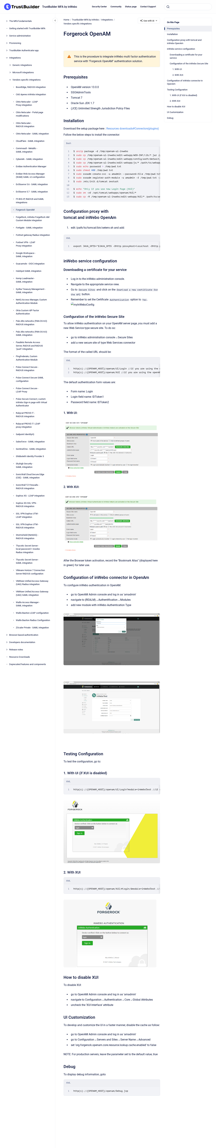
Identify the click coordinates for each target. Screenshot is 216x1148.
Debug (170, 118)
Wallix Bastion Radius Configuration (33, 620)
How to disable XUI (176, 106)
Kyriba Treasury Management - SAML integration (30, 291)
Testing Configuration (177, 89)
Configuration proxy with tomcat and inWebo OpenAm (184, 42)
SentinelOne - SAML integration (31, 449)
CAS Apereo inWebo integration (31, 94)
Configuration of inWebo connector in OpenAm (185, 82)
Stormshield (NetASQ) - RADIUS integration (27, 537)
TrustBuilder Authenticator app (24, 50)
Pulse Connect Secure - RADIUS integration (27, 369)
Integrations (15, 57)
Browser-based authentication (23, 635)
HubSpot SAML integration (28, 271)
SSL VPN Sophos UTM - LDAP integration (27, 515)
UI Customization (175, 112)
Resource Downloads (19, 657)
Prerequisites (173, 28)
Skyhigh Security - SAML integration (24, 465)
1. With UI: (177, 69)
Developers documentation (22, 642)
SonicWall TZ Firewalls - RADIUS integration (27, 487)
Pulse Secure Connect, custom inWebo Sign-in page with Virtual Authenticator (31, 402)
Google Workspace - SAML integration (26, 255)
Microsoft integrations (23, 72)
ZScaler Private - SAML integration (32, 627)
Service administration (20, 35)
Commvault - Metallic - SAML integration (26, 150)
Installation (172, 34)
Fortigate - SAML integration (29, 227)
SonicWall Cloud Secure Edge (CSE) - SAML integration (30, 476)
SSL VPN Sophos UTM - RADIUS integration (27, 526)
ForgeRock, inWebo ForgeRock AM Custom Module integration (32, 219)
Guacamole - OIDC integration (30, 263)
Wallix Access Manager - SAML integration (28, 604)
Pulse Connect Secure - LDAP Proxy (27, 390)
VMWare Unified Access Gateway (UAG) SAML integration (32, 593)
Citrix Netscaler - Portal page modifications (29, 114)
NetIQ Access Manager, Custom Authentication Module (31, 301)
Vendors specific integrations (26, 79)
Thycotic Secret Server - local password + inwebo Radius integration (28, 549)
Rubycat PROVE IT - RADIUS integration (25, 415)
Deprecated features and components (27, 664)
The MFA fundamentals (20, 21)
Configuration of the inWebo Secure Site (189, 63)
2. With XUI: (178, 75)
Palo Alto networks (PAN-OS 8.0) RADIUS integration (31, 323)
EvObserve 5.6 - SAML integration (32, 184)
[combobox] (188, 7)
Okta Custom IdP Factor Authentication (27, 312)
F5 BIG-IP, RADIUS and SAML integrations (30, 201)
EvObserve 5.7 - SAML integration (32, 191)
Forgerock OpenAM (25, 209)
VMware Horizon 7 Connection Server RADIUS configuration (30, 572)
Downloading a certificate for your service (186, 56)
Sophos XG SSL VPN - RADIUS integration (26, 505)
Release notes (16, 649)
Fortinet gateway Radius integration (33, 235)
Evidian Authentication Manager (31, 166)
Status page (131, 6)
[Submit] (168, 7)
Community (115, 6)
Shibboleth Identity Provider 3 (30, 456)
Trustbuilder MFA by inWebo (85, 19)
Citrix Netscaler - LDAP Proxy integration (27, 103)
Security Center (99, 6)
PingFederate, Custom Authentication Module (27, 358)
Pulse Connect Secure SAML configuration (30, 379)
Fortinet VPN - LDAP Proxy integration (25, 244)
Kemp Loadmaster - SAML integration (25, 280)
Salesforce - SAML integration (30, 441)
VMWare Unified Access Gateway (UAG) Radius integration (32, 583)
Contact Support (148, 6)
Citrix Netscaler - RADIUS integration (25, 125)
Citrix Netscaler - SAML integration (32, 133)
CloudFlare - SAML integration (30, 141)
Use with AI (148, 20)
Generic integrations (22, 65)
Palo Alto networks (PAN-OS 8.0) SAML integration (31, 333)
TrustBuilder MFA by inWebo (59, 6)
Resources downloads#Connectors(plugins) (132, 128)
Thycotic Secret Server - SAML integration (27, 561)
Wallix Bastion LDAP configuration (32, 613)
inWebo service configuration (181, 49)
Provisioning (15, 43)
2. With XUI (175, 101)
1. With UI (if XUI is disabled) (183, 95)
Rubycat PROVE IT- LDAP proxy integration (28, 425)
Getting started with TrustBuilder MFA (27, 28)
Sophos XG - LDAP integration (30, 495)
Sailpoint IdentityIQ (25, 434)
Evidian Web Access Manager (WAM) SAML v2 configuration (30, 175)
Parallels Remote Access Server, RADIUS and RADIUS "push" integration (29, 345)
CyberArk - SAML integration (29, 159)
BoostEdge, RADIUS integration (31, 87)
